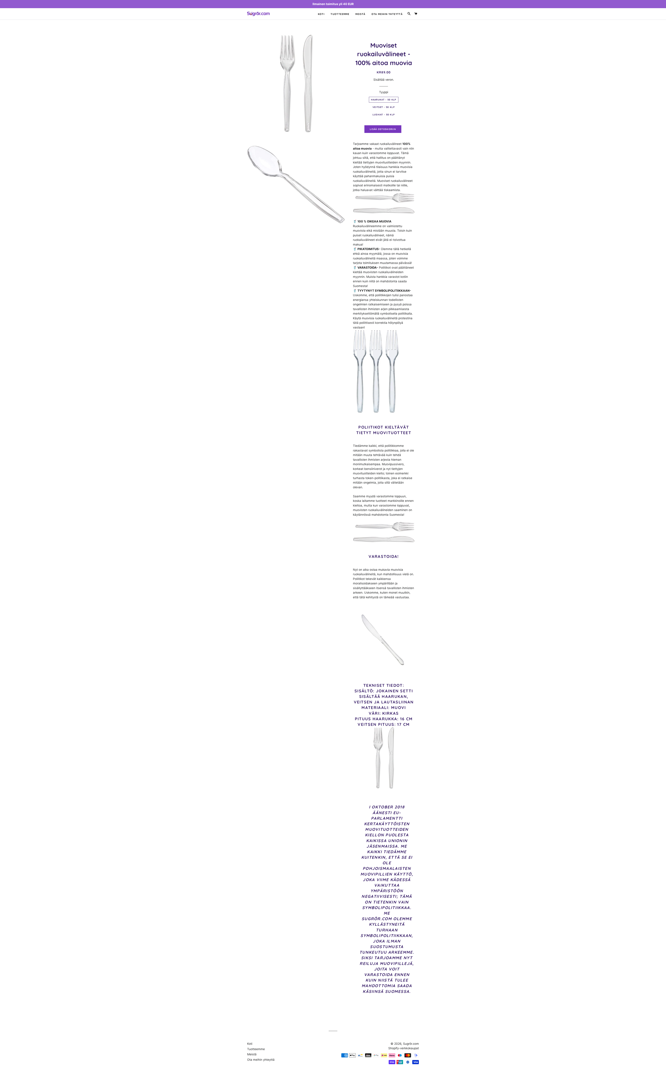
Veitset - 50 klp (384, 107)
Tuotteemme (340, 14)
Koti (321, 14)
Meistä (360, 14)
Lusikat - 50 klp (384, 114)
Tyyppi (383, 92)
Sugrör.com (411, 1043)
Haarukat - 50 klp (383, 99)
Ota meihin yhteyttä (387, 14)
